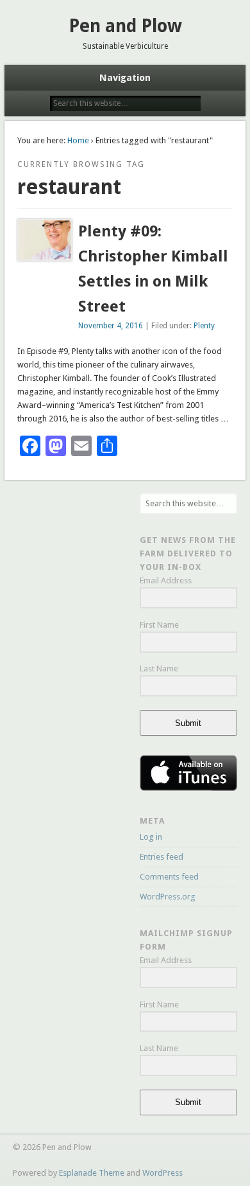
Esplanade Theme (91, 1173)
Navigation (125, 78)
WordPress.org (168, 896)
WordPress (162, 1173)
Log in (151, 837)
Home (78, 140)
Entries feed (161, 857)
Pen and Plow (125, 26)
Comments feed (169, 876)
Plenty (204, 325)
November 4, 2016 (110, 325)
